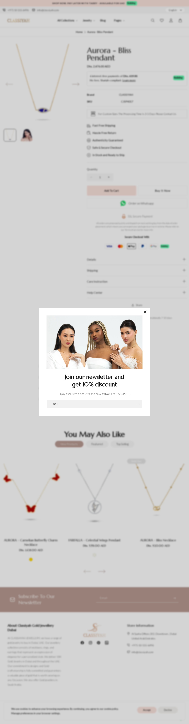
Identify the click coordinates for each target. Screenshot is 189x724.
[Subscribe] (138, 404)
